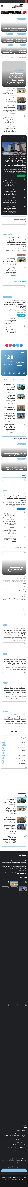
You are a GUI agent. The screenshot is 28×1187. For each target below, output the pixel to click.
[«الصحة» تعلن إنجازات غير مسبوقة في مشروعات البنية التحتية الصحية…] (20, 48)
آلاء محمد (21, 85)
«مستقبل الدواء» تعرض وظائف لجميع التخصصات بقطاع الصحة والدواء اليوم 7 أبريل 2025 (15, 661)
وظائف (23, 753)
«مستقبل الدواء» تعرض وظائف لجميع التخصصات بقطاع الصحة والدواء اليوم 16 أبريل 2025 (15, 632)
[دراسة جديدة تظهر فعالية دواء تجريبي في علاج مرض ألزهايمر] (25, 536)
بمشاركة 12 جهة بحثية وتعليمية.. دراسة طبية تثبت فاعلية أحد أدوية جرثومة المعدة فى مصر (9, 531)
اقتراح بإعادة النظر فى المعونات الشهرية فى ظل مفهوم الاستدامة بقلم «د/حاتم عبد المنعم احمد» (14, 581)
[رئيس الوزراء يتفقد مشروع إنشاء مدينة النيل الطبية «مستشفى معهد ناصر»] (14, 464)
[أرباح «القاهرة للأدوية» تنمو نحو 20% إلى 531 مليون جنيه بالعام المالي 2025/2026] (25, 326)
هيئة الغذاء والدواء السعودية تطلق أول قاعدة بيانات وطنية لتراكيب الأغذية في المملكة (9, 93)
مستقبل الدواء (21, 763)
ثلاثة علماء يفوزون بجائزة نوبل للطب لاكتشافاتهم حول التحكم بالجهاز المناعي (9, 515)
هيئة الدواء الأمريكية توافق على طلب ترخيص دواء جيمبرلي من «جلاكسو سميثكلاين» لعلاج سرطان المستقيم (9, 272)
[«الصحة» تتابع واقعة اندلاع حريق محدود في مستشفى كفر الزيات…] (7, 48)
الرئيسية (21, 1180)
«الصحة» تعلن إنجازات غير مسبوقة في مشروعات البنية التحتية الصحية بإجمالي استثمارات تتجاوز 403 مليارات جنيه (9, 110)
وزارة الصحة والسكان (12, 1150)
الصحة (10, 475)
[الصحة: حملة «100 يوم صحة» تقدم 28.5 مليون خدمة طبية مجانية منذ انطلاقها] (5, 1063)
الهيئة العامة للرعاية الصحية (20, 1147)
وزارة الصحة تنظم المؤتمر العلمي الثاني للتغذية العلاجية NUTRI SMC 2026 (10, 130)
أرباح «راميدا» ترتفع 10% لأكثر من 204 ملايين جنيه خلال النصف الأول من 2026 (10, 321)
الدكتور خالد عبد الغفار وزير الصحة (19, 1139)
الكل (12, 57)
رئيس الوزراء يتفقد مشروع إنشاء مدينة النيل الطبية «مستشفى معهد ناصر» (15, 468)
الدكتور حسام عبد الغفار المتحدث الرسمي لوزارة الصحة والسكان (15, 1136)
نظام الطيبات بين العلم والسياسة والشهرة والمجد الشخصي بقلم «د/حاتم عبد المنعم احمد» (14, 599)
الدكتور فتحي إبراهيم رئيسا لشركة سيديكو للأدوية (16, 591)
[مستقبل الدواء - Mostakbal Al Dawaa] (18, 6)
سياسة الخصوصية (14, 1180)
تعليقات (6, 379)
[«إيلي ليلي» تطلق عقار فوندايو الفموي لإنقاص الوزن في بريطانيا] (14, 1006)
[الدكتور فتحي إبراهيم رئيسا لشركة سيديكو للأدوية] (25, 586)
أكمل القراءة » (21, 176)
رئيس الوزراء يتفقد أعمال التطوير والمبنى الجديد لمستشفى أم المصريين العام (15, 454)
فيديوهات (22, 760)
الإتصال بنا (7, 1180)
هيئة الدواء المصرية (22, 1150)
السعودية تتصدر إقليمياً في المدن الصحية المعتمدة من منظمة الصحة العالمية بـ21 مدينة (16, 243)
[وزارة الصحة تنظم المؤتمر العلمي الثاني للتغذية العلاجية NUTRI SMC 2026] (25, 127)
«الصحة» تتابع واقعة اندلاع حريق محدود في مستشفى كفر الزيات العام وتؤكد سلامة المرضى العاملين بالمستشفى (9, 121)
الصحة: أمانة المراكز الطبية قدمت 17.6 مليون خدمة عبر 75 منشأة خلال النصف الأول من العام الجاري (9, 201)
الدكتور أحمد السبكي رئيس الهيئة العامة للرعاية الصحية (15, 1133)
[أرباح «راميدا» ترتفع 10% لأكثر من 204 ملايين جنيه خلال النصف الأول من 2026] (25, 318)
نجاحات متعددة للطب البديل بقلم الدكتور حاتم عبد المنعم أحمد (8, 42)
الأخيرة (22, 379)
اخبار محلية (23, 45)
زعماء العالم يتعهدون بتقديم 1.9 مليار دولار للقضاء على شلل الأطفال (14, 498)
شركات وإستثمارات (20, 748)
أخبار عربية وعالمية (21, 19)
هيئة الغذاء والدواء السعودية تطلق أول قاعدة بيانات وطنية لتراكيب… (21, 42)
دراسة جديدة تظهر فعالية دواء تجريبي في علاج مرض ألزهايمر (10, 539)
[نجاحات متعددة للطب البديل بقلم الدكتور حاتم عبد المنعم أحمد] (7, 37)
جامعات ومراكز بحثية (20, 758)
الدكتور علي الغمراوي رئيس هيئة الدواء (18, 1142)
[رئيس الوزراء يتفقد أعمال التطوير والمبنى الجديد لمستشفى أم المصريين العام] (14, 450)
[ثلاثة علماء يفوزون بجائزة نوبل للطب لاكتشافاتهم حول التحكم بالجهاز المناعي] (25, 512)
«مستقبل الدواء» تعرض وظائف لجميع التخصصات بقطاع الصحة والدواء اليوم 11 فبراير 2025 (15, 719)
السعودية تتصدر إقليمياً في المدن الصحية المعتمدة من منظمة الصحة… (14, 29)
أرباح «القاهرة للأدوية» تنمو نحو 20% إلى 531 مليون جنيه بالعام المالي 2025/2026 (9, 330)
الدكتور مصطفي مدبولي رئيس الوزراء (18, 1145)
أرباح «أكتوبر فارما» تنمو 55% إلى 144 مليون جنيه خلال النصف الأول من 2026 (15, 304)
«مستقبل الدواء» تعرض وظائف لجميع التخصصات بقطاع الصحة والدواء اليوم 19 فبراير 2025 (15, 690)
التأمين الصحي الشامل (21, 1130)
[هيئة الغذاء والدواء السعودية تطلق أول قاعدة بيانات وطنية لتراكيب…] (20, 37)
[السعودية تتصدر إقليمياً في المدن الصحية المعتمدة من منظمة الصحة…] (14, 24)
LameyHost (10, 1177)
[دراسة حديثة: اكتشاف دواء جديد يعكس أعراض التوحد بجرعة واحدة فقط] (25, 519)
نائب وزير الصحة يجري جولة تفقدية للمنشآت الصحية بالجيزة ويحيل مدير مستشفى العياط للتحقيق (9, 210)
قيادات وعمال (9, 34)
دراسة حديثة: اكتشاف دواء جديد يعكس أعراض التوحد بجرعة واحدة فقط (9, 523)
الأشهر (14, 379)
